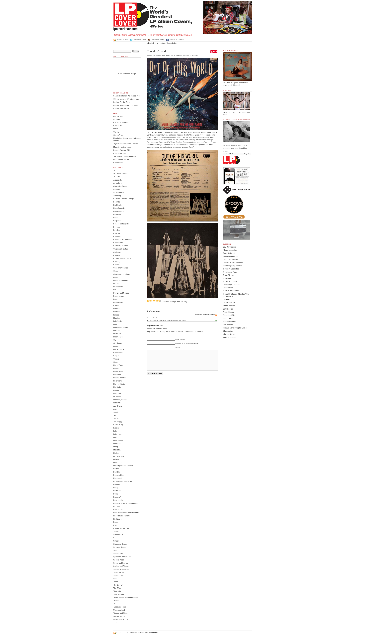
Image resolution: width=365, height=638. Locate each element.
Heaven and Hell (119, 378)
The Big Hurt (118, 585)
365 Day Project (229, 247)
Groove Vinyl (228, 288)
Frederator (227, 278)
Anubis (155, 633)
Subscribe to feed (122, 39)
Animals (116, 189)
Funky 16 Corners (230, 281)
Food (115, 324)
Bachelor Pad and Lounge (123, 199)
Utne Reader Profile (121, 160)
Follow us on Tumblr (157, 39)
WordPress (144, 633)
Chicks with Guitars (120, 249)
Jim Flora (116, 419)
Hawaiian (117, 375)
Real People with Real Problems (126, 513)
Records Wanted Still (121, 150)
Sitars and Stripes (120, 544)
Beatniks (116, 202)
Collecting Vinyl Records (232, 266)
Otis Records (228, 325)
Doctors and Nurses (121, 293)
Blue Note (117, 214)
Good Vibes (117, 353)
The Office (117, 588)
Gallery (116, 132)
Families (116, 309)
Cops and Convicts (120, 268)
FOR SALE (117, 129)
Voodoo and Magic (120, 613)
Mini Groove (228, 318)
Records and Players (121, 516)
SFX (115, 538)
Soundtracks (118, 554)
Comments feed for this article (205, 314)
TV (114, 604)
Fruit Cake (117, 334)
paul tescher (154, 326)
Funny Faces (118, 337)
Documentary (118, 296)
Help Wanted (118, 381)
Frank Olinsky (228, 275)
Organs (116, 459)
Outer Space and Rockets (170, 55)
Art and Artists (118, 193)
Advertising (117, 183)
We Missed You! (134, 96)
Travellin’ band (156, 51)
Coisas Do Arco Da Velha (233, 263)
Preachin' (117, 497)
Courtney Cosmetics (231, 269)
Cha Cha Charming (230, 260)
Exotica (116, 306)
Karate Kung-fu (119, 425)
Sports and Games (120, 563)
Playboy (116, 485)
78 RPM (116, 177)
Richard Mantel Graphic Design (235, 328)
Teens (115, 582)
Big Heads (117, 205)
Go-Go (115, 346)
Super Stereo (118, 572)
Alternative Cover (120, 186)
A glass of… (117, 180)
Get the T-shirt (125, 102)
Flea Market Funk (230, 272)
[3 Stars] (154, 301)
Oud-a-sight (117, 463)
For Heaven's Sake (120, 327)
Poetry (115, 488)
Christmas (117, 252)
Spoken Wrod (118, 560)
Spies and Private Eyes (122, 557)
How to (116, 390)
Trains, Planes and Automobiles (125, 598)
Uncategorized (119, 610)
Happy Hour (118, 372)
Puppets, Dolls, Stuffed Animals (125, 503)
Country (116, 271)
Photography (118, 478)
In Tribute (117, 397)
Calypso (116, 233)
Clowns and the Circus (122, 259)
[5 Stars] (159, 301)
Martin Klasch (228, 312)
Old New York (118, 456)
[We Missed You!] (237, 78)
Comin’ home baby (168, 43)
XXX (115, 623)
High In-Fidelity (119, 384)
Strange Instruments (121, 569)
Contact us (117, 126)
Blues (115, 218)
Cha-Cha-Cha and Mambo (123, 240)
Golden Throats (119, 349)
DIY (114, 290)
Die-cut (116, 284)
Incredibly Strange (120, 400)
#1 (148, 326)
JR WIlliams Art (229, 303)
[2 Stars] (151, 301)
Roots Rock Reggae (121, 528)
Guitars (116, 359)
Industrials (117, 403)
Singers (116, 541)
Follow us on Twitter (139, 39)
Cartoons (116, 236)
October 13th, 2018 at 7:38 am (157, 328)
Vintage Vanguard (230, 337)
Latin (115, 431)
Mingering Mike (229, 315)
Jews (115, 415)
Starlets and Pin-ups (121, 566)
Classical (116, 255)
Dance (115, 277)
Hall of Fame (118, 365)
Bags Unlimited (229, 253)
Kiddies (116, 428)
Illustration (117, 393)
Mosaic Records (229, 322)
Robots (116, 522)
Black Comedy (119, 208)
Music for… (117, 450)
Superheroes (118, 576)
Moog (115, 447)
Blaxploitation (118, 211)
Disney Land (118, 287)
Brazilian (116, 230)
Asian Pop (117, 196)
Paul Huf (116, 472)
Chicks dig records (120, 123)
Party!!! (116, 469)
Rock (115, 525)
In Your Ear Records (231, 291)
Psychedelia (118, 500)
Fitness (116, 315)
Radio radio (117, 510)
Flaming (116, 318)
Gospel (116, 356)
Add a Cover (118, 116)
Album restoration (230, 250)
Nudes (115, 453)
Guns (115, 362)
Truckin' (116, 601)
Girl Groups (117, 343)
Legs (115, 437)
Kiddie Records (229, 306)
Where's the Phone (120, 619)
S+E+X (116, 532)
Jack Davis (117, 406)
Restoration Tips (119, 153)
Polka (115, 494)
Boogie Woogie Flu (230, 256)
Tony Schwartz (119, 594)
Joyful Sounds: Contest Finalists (125, 144)
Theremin (117, 591)
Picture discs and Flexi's (122, 481)
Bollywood (117, 221)
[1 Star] (148, 301)
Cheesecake (118, 243)
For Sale (116, 331)
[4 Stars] (156, 301)
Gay (114, 340)
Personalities (118, 475)
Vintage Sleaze (229, 334)
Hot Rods (117, 387)
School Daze (118, 535)
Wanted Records (119, 616)
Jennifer (116, 412)
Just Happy (117, 422)
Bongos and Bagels (121, 224)
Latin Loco (117, 434)
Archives (116, 119)
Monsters (116, 444)
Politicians (117, 491)
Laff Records (228, 309)
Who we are (124, 108)
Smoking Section (119, 547)
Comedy (116, 262)
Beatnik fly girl (153, 43)
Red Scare (117, 519)
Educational (118, 302)
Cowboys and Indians (121, 274)
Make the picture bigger (129, 105)
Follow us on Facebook (176, 39)
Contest (116, 265)
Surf (114, 579)
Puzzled (116, 506)
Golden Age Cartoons (231, 285)
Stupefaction (228, 331)
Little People (118, 440)
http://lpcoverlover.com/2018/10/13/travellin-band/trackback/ (166, 320)
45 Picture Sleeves (120, 174)
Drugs (115, 299)
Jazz (115, 409)
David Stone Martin (120, 280)
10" (114, 171)
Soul (115, 550)
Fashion (116, 312)
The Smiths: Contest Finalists (124, 156)
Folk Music (117, 321)
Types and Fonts (119, 607)
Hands (115, 368)
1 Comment (194, 55)
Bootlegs (116, 227)
